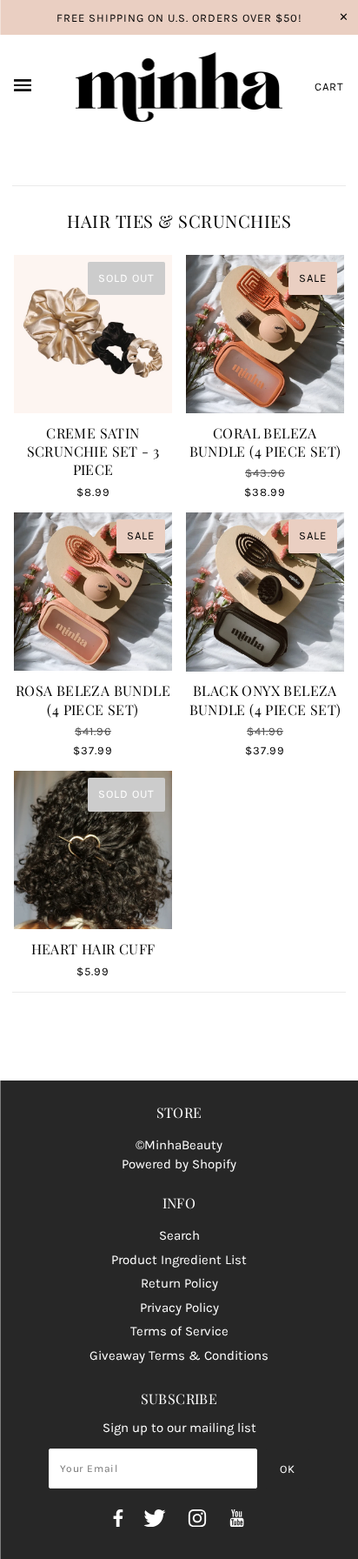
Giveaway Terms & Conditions (179, 1355)
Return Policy (179, 1283)
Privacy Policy (179, 1307)
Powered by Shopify (179, 1164)
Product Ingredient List (179, 1260)
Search (179, 1235)
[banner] (179, 87)
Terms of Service (179, 1331)
